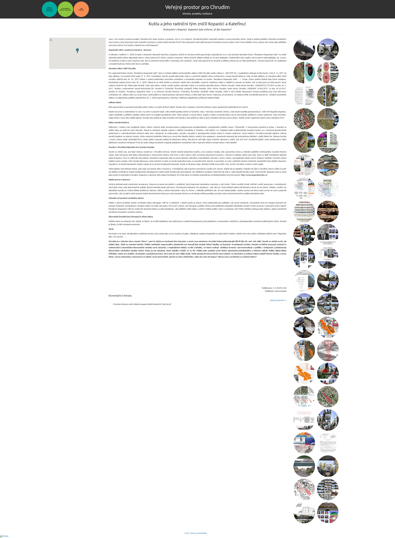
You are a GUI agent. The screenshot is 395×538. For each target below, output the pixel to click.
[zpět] (40, 9)
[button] (77, 50)
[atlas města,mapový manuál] (65, 9)
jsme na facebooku (199, 533)
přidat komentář (277, 300)
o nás (186, 533)
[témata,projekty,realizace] (49, 9)
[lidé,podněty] (81, 9)
